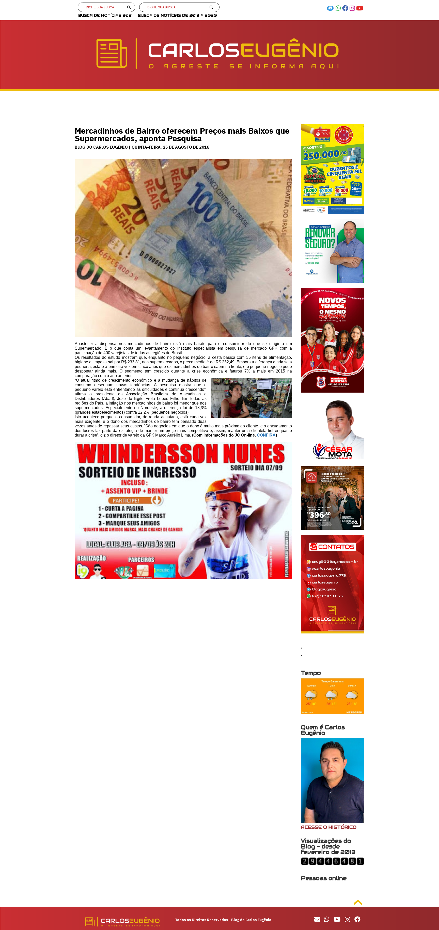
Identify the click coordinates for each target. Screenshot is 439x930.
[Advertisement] (183, 624)
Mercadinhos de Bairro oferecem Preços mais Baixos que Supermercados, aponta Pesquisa (182, 134)
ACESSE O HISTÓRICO (328, 827)
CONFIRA (266, 435)
